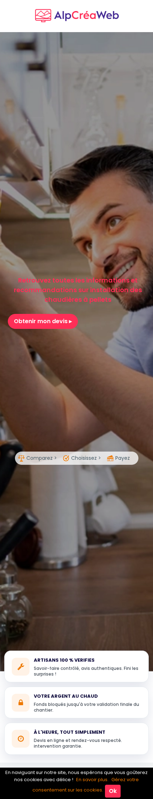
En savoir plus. (92, 779)
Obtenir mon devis (41, 321)
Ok (113, 791)
